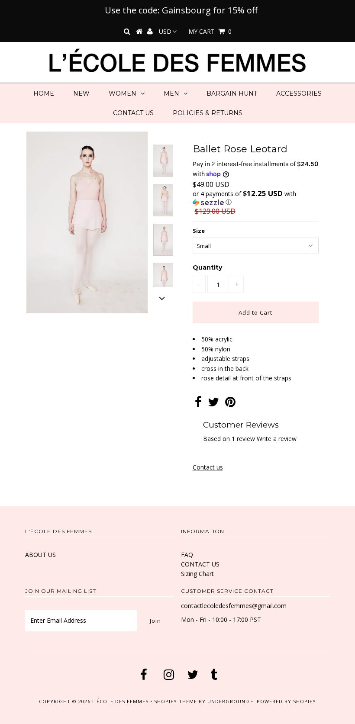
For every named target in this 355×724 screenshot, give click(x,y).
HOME (43, 93)
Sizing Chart (197, 574)
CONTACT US (133, 113)
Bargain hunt (232, 93)
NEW (81, 93)
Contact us (208, 467)
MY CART (210, 31)
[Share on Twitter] (213, 404)
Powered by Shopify (286, 701)
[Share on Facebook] (198, 404)
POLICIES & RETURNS (207, 113)
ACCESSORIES (299, 93)
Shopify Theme (175, 701)
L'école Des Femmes (121, 701)
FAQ (187, 554)
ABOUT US (40, 554)
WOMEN (122, 93)
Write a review (277, 438)
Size (199, 231)
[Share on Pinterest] (230, 404)
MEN (171, 93)
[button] (256, 198)
